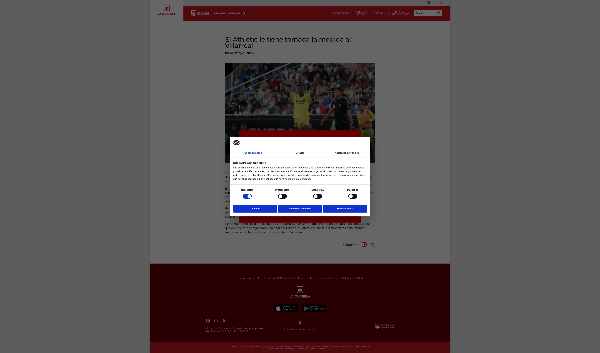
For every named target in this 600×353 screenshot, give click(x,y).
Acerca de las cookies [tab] (347, 153)
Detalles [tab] (300, 153)
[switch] (282, 196)
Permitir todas (345, 208)
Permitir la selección (300, 208)
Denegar (255, 208)
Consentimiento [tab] (253, 153)
